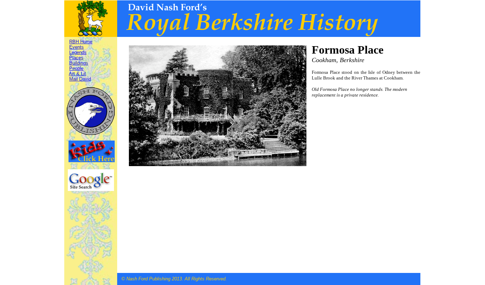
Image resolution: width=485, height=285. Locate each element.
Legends (78, 52)
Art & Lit (77, 73)
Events (76, 47)
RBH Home (80, 41)
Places (76, 57)
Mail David (80, 79)
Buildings (78, 63)
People (76, 68)
